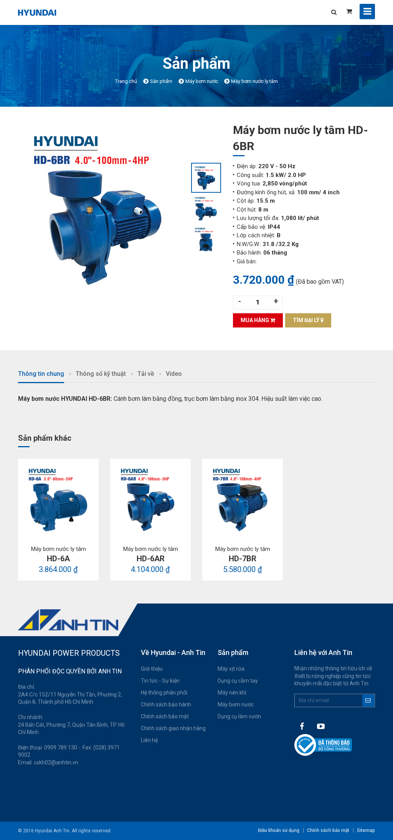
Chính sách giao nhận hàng (173, 728)
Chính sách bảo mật (165, 716)
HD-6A (58, 558)
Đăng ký (368, 700)
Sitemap (366, 830)
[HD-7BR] (242, 499)
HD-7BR (242, 558)
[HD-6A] (58, 499)
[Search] (333, 12)
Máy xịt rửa (231, 669)
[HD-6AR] (150, 499)
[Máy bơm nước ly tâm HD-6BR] (104, 208)
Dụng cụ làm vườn (239, 716)
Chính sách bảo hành (166, 704)
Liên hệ (149, 740)
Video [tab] (174, 373)
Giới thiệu (152, 669)
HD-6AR (151, 558)
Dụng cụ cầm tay (238, 681)
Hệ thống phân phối (164, 693)
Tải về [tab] (145, 373)
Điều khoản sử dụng (278, 830)
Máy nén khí (232, 693)
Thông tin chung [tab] (41, 373)
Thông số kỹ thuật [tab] (101, 373)
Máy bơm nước (236, 704)
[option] (104, 208)
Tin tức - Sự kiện (160, 681)
